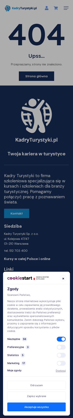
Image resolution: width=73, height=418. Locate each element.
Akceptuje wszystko (36, 407)
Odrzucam (36, 385)
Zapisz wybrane (36, 396)
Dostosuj (61, 370)
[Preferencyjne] (61, 347)
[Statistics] (61, 355)
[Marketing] (61, 363)
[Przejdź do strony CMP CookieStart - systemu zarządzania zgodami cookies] (28, 278)
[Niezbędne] (61, 339)
